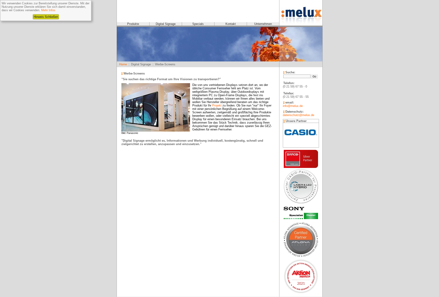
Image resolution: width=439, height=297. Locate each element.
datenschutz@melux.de (298, 115)
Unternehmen (263, 24)
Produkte (133, 24)
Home (123, 64)
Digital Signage (166, 24)
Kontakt (230, 24)
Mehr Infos (48, 10)
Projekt (217, 105)
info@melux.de (293, 106)
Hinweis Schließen (46, 17)
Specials (198, 24)
